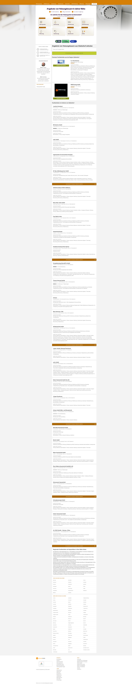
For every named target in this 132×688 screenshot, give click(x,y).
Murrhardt (54, 602)
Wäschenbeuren (85, 639)
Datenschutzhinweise (81, 664)
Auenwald (54, 604)
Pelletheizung (46, 3)
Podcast (58, 660)
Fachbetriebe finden (60, 664)
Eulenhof (54, 639)
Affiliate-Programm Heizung (82, 661)
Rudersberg (54, 608)
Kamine (85, 551)
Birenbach (84, 645)
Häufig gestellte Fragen (41, 86)
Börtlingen (84, 616)
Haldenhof (54, 637)
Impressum (79, 669)
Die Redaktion (59, 659)
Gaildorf (69, 645)
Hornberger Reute (55, 645)
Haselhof (54, 635)
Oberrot (54, 643)
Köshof (69, 614)
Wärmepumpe (39, 3)
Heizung (94, 3)
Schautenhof (70, 616)
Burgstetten (69, 606)
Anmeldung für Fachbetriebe (82, 660)
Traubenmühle (85, 608)
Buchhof (84, 618)
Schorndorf (69, 612)
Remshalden (70, 633)
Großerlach (69, 604)
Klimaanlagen (59, 680)
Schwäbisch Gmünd (86, 647)
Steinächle (69, 631)
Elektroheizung (75, 3)
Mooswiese (69, 641)
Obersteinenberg (55, 610)
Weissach (84, 604)
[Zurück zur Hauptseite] (45, 658)
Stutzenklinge (70, 635)
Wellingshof (54, 641)
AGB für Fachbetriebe (81, 666)
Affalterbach (70, 643)
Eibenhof (54, 618)
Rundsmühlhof (70, 647)
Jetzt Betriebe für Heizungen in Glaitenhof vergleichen (74, 259)
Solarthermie (60, 3)
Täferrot (84, 637)
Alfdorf (54, 647)
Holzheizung (59, 676)
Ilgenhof (69, 602)
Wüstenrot (84, 633)
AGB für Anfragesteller (81, 665)
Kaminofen (67, 3)
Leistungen (79, 659)
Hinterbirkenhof (85, 614)
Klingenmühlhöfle (55, 612)
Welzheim (54, 616)
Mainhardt (84, 602)
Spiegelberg (69, 637)
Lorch (69, 639)
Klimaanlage (88, 3)
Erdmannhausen (85, 635)
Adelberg (84, 612)
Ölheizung (82, 3)
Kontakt (78, 667)
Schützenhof (85, 643)
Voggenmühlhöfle (55, 614)
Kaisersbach (54, 606)
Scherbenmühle (85, 606)
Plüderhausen (70, 608)
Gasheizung (53, 3)
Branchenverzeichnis (60, 665)
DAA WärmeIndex (60, 661)
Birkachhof (69, 618)
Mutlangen (84, 610)
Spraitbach (69, 610)
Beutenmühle (85, 631)
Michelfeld (84, 641)
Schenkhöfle (55, 631)
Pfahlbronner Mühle (56, 633)
